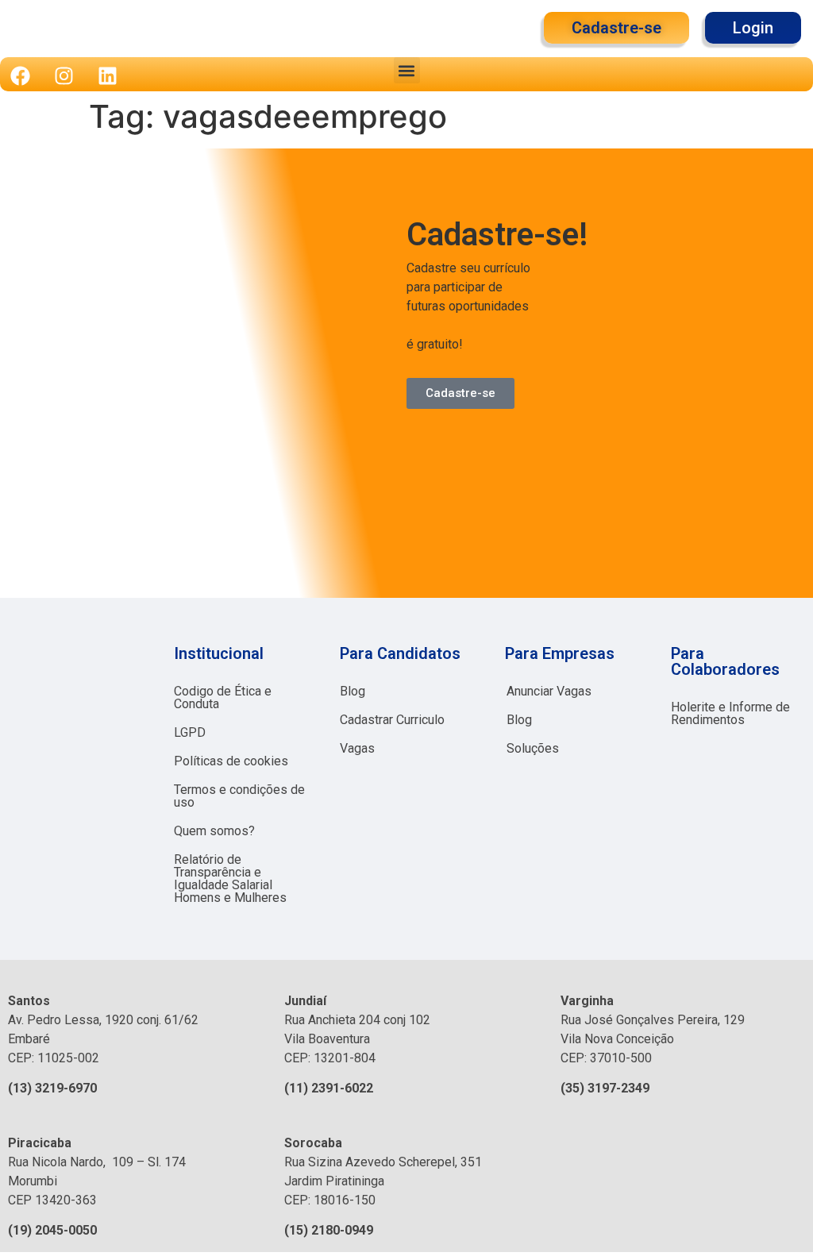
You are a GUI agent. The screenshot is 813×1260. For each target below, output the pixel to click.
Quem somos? (214, 830)
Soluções (533, 748)
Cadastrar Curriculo (392, 719)
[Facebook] (20, 75)
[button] (407, 70)
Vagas (357, 748)
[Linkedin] (107, 75)
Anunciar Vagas (549, 691)
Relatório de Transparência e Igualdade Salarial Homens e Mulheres (230, 878)
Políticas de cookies (231, 761)
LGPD (190, 732)
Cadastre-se (460, 393)
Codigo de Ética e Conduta (223, 697)
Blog (352, 691)
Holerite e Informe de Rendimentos (730, 713)
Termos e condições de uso (239, 796)
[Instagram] (63, 75)
